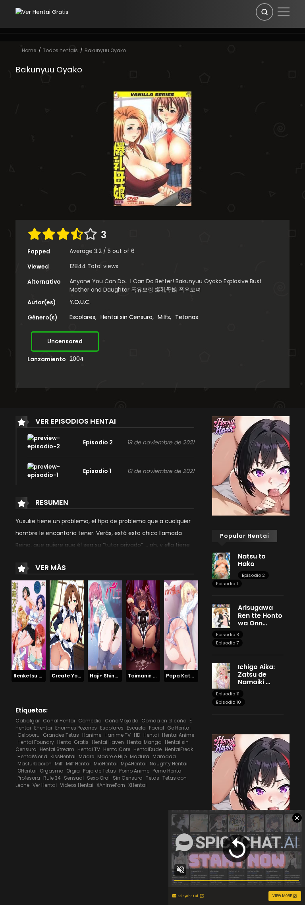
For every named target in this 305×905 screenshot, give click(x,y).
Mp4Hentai (134, 763)
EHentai (43, 727)
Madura (139, 756)
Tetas (152, 778)
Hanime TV (117, 735)
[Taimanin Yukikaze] (143, 625)
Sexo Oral (98, 778)
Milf (59, 763)
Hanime (91, 735)
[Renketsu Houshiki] (29, 625)
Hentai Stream (57, 749)
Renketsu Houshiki (37, 675)
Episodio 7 (227, 643)
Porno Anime (134, 770)
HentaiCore (116, 749)
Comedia (90, 720)
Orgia (73, 770)
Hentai (151, 735)
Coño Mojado (121, 720)
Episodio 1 (227, 583)
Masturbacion (34, 763)
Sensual (74, 778)
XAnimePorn (111, 785)
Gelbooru (28, 735)
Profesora (28, 778)
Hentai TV (88, 749)
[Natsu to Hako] (221, 565)
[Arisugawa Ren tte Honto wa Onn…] (221, 616)
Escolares (82, 317)
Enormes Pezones (76, 727)
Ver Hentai (45, 785)
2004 (76, 359)
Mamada (164, 756)
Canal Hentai (59, 720)
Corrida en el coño (163, 720)
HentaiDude (147, 749)
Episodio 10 (228, 702)
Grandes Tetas (61, 735)
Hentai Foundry (35, 742)
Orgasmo (51, 770)
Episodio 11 (227, 694)
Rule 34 (52, 778)
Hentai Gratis (73, 742)
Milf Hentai (78, 763)
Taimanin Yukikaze (152, 675)
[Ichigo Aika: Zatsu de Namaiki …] (221, 675)
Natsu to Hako (252, 560)
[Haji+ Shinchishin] (105, 625)
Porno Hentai (167, 770)
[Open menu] (284, 12)
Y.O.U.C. (80, 302)
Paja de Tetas (99, 770)
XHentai (137, 785)
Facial (156, 727)
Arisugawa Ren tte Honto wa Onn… (260, 615)
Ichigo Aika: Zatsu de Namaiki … (256, 674)
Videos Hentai (76, 785)
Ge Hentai (179, 727)
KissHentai (62, 756)
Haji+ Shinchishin (111, 675)
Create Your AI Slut (76, 675)
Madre (86, 756)
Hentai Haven (108, 742)
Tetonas (186, 317)
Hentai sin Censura (126, 317)
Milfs (164, 317)
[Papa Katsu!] (181, 625)
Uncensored (65, 341)
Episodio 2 (253, 575)
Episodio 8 (227, 634)
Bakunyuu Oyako (105, 50)
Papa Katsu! (182, 675)
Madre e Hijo (112, 756)
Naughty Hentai (168, 763)
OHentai (27, 770)
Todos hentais (60, 50)
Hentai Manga (144, 742)
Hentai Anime (178, 735)
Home (29, 50)
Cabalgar (27, 720)
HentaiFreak (179, 749)
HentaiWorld (32, 756)
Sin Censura (128, 778)
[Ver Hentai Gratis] (41, 12)
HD (137, 735)
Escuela (136, 727)
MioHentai (106, 763)
